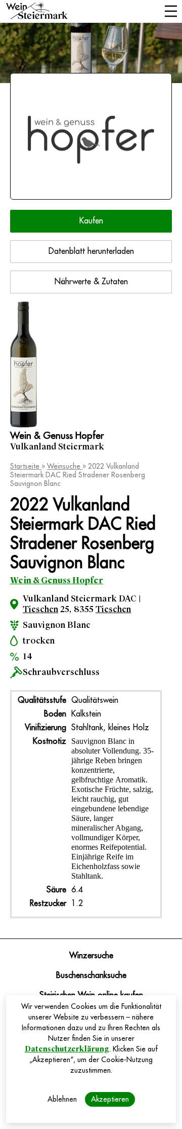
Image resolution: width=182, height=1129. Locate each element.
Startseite (25, 466)
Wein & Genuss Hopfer (56, 580)
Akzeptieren (110, 1099)
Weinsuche (64, 466)
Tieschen (40, 609)
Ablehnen (62, 1099)
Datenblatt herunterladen (91, 251)
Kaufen (91, 221)
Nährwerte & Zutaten (91, 282)
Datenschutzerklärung (67, 1048)
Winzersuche (91, 956)
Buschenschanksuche (91, 975)
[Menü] (170, 12)
